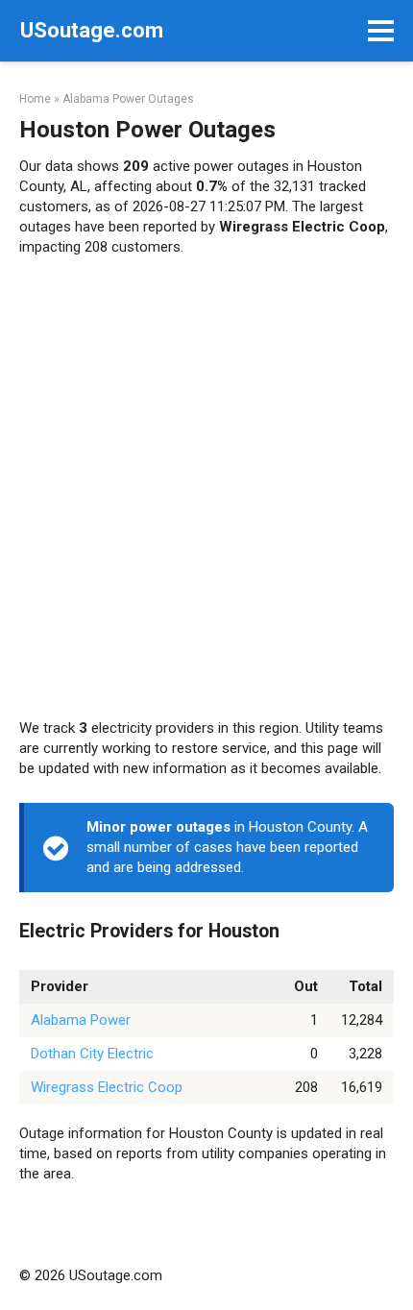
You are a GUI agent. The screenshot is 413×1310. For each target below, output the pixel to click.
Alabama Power (81, 1020)
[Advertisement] (206, 487)
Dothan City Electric (92, 1053)
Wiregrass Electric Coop (106, 1087)
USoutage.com (91, 30)
